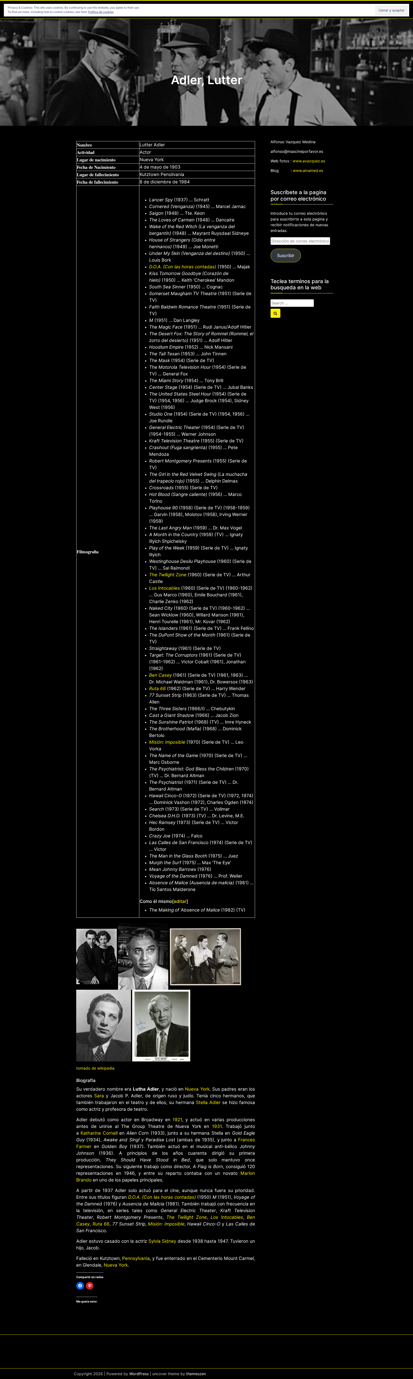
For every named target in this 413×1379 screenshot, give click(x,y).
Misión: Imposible (167, 742)
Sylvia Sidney (162, 1241)
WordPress (139, 1373)
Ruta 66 (157, 688)
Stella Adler (208, 1102)
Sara (99, 1096)
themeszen (196, 1373)
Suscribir (285, 255)
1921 (177, 1119)
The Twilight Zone (167, 574)
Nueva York (197, 1089)
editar (180, 901)
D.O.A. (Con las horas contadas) (182, 266)
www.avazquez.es (309, 161)
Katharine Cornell (99, 1133)
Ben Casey (160, 675)
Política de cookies (101, 12)
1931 (217, 1126)
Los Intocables (164, 588)
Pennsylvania (136, 1258)
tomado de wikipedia (95, 1068)
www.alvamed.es (308, 170)
